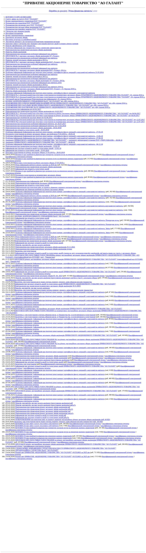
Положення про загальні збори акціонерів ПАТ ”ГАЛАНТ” (28, 27)
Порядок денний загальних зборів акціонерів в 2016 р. (26, 85)
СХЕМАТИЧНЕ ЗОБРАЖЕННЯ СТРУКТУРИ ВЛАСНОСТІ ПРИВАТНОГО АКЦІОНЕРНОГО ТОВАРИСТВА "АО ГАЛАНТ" (65, 448)
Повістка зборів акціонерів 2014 (17, 66)
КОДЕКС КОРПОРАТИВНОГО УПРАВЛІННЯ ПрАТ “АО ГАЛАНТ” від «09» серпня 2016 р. (42, 101)
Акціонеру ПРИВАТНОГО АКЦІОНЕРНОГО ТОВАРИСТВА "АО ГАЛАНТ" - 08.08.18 (40, 142)
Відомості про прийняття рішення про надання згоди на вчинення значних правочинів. (49, 171)
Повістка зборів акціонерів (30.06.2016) (20, 91)
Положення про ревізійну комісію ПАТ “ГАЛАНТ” (25, 29)
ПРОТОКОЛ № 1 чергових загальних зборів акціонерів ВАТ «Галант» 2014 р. (35, 70)
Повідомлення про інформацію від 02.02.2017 (23, 109)
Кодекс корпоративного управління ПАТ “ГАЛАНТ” (26, 21)
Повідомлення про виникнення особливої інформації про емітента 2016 (33, 83)
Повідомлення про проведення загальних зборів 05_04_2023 (38, 276)
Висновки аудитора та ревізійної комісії (20, 40)
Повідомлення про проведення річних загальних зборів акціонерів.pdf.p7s (44, 409)
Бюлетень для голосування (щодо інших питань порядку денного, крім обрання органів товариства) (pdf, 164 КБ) (58, 422)
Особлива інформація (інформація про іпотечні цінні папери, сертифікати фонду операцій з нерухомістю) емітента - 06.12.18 (54, 144)
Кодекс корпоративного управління (19, 35)
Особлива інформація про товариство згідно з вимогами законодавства (33, 48)
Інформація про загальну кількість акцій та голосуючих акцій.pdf (40, 415)
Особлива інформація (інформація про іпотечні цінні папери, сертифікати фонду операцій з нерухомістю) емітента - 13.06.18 (54, 136)
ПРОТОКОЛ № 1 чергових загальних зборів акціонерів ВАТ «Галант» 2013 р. (35, 62)
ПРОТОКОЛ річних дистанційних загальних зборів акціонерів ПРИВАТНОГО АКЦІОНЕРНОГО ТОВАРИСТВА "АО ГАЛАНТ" (66, 335)
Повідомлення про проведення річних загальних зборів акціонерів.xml (42, 411)
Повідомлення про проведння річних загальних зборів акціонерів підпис (43, 249)
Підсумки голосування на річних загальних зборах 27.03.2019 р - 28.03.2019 (35, 152)
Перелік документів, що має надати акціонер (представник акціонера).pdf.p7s (45, 405)
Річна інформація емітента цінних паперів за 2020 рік (36, 237)
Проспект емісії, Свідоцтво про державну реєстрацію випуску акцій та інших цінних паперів (41, 44)
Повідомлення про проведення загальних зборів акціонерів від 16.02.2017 (34, 111)
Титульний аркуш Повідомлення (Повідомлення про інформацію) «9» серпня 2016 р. (38, 99)
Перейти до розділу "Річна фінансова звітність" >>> (73, 11)
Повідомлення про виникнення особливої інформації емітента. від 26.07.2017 (35, 124)
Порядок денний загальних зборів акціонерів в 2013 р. (26, 60)
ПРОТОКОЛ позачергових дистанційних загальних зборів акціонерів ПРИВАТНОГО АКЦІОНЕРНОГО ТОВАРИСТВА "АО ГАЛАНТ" (68, 309)
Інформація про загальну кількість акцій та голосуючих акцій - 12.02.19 (33, 148)
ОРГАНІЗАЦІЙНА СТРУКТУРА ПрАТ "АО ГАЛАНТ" (37, 450)
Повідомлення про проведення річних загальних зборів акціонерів (41, 356)
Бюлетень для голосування (25, 251)
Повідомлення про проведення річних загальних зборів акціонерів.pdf (42, 407)
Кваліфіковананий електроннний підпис (118, 155)
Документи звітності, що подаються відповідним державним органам (32, 42)
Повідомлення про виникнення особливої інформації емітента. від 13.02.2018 (35, 126)
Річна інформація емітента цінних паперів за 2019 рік (36, 196)
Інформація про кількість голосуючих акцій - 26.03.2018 (27, 130)
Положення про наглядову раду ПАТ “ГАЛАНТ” (24, 25)
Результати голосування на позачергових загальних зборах (38, 175)
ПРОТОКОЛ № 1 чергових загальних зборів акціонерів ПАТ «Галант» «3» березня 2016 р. (40, 89)
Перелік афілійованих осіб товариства (20, 46)
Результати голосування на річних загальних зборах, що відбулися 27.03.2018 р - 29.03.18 (40, 134)
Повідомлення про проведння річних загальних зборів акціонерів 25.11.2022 (45, 247)
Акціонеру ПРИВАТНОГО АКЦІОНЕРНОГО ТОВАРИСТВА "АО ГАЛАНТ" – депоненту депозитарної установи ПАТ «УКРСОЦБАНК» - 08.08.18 (63, 140)
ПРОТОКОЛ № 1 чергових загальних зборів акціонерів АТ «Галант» (32, 56)
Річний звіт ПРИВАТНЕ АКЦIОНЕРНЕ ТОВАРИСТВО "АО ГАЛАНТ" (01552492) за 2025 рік (52, 452)
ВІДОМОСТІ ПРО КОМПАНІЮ (18, 17)
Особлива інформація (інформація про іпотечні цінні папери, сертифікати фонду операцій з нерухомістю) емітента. (60, 192)
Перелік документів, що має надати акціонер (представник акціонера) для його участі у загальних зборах (56, 278)
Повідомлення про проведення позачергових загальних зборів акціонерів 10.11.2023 (48, 286)
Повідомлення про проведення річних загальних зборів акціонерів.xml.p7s (44, 413)
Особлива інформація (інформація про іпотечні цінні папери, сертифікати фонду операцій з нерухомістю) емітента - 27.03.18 (54, 132)
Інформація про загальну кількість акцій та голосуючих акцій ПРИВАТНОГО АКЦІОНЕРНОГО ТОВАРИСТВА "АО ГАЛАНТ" (65, 272)
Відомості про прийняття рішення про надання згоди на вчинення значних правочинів (49, 159)
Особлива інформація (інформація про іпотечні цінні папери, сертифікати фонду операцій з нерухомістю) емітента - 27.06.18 (54, 138)
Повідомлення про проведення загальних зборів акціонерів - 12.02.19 (32, 146)
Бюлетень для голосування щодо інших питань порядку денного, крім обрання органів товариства (53, 282)
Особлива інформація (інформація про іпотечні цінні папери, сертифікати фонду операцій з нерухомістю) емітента (50, 93)
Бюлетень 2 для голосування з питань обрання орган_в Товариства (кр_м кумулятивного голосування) (55, 317)
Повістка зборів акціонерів (15, 52)
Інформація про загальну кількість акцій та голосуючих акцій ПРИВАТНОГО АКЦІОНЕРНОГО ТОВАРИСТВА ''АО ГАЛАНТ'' (65, 366)
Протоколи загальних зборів (16, 37)
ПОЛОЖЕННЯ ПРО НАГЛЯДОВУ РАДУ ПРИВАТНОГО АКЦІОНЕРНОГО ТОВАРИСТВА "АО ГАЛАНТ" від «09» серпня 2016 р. (57, 107)
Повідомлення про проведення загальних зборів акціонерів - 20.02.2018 (33, 128)
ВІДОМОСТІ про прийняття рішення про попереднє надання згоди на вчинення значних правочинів (54, 428)
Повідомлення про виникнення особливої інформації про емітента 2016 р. (34, 87)
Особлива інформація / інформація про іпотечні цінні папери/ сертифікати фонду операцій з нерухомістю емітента (59, 319)
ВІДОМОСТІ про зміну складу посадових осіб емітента (37, 424)
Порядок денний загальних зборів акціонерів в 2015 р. (26, 76)
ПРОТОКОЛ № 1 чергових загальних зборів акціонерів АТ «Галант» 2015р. (35, 81)
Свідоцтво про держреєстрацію (17, 31)
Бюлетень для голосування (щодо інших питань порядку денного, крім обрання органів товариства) (54, 290)
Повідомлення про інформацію (27, 181)
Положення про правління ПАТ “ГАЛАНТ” (22, 23)
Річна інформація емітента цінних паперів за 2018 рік (36, 165)
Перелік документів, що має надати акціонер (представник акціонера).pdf (44, 403)
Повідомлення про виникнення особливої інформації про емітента (31, 54)
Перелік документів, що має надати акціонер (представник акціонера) (42, 360)
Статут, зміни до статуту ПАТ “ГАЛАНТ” (21, 19)
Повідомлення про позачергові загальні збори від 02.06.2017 (28, 118)
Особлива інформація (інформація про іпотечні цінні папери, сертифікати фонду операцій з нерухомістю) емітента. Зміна (62, 228)
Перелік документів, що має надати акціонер (32, 245)
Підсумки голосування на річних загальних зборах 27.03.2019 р (39, 163)
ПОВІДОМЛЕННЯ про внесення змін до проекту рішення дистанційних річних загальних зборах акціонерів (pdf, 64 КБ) (62, 420)
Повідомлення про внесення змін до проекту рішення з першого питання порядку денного (50, 187)
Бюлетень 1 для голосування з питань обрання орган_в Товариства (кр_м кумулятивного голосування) (55, 315)
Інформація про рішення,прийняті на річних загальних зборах (39, 189)
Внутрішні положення (14, 33)
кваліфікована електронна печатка (18, 157)
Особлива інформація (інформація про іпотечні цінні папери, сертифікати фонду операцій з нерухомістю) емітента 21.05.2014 (54, 72)
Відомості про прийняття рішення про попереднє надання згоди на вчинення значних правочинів (53, 155)
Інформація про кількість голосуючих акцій (32, 169)
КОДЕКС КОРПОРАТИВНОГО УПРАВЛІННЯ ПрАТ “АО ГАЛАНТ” (42, 216)
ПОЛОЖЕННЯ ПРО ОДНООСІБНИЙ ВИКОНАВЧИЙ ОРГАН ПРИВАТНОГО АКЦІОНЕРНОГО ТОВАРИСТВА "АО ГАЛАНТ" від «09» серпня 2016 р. (66, 103)
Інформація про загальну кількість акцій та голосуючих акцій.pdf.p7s (42, 417)
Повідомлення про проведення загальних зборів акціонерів (28, 50)
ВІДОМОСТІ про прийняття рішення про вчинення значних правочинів (43, 436)
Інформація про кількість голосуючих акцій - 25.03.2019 (27, 150)
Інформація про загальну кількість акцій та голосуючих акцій (39, 243)
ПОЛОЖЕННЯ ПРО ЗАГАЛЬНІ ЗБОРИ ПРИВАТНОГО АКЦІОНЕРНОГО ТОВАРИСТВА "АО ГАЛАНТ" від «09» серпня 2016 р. (57, 105)
